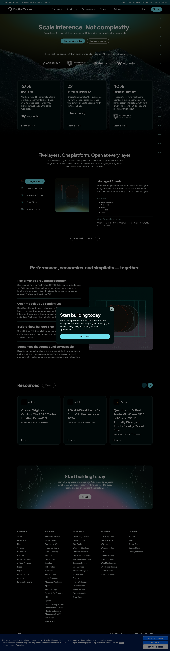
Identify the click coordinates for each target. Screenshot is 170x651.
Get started (85, 336)
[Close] (112, 309)
